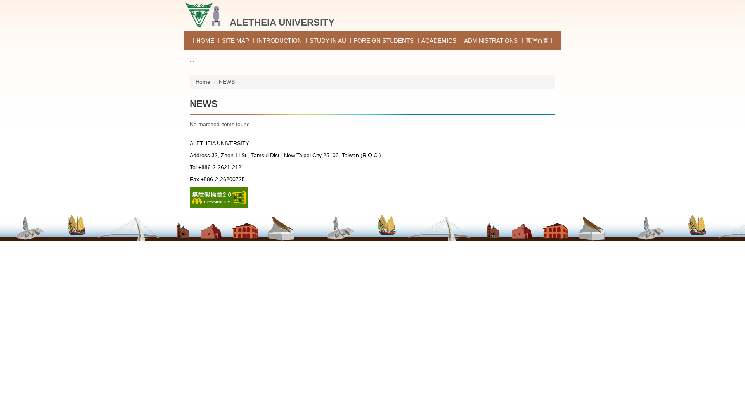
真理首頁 (537, 40)
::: (192, 60)
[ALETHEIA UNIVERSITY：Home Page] (204, 14)
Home (205, 40)
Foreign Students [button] (384, 40)
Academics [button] (438, 40)
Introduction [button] (279, 40)
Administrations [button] (491, 40)
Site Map (235, 40)
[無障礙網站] (219, 197)
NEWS (227, 82)
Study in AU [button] (328, 40)
